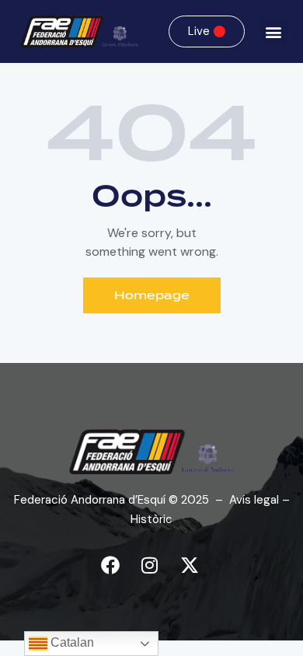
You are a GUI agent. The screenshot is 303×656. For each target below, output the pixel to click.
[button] (274, 31)
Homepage (152, 295)
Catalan (70, 642)
